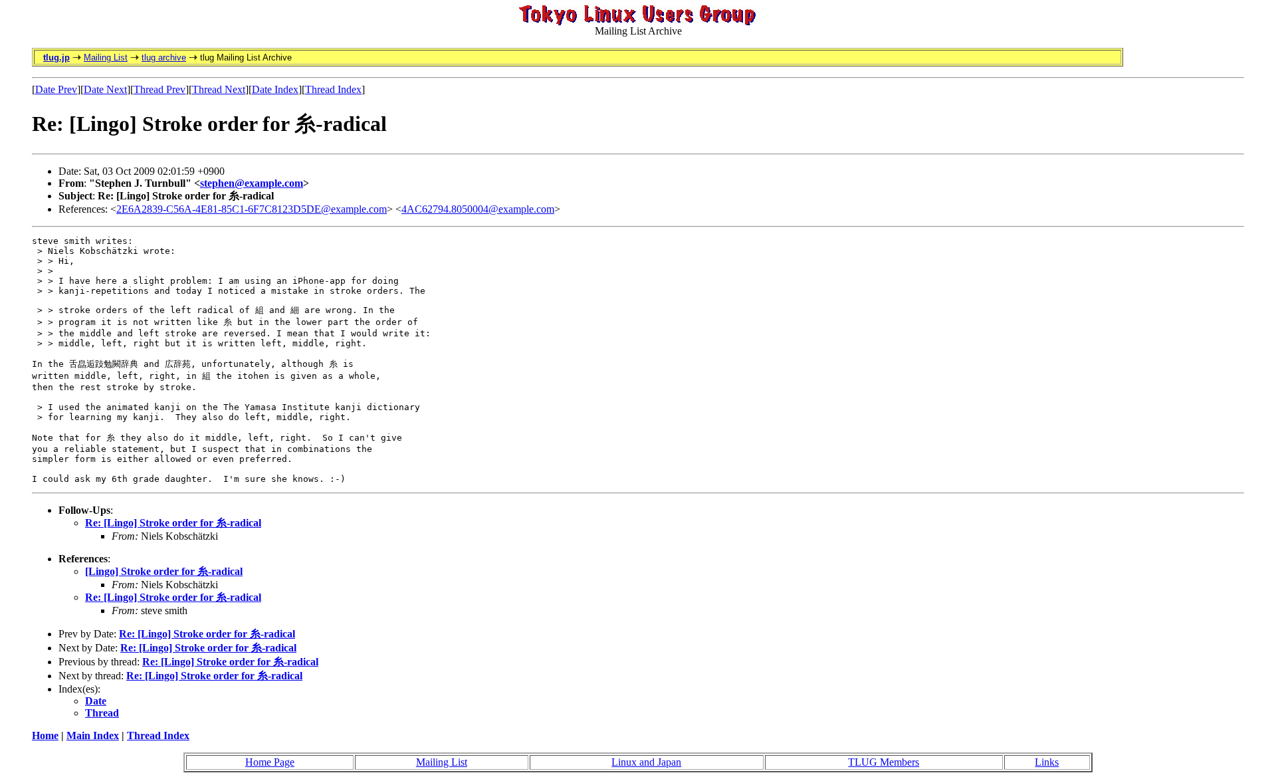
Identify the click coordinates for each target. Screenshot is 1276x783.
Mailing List (106, 57)
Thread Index (333, 89)
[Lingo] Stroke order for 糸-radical (164, 571)
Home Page (269, 762)
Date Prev (56, 89)
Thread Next (218, 89)
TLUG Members (883, 762)
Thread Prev (159, 89)
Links (1047, 762)
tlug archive (164, 57)
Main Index (92, 735)
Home (45, 735)
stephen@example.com (251, 183)
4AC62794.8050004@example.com (477, 209)
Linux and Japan (646, 762)
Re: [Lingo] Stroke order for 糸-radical (173, 522)
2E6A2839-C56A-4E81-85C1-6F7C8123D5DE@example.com (251, 209)
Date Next (105, 89)
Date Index (275, 89)
